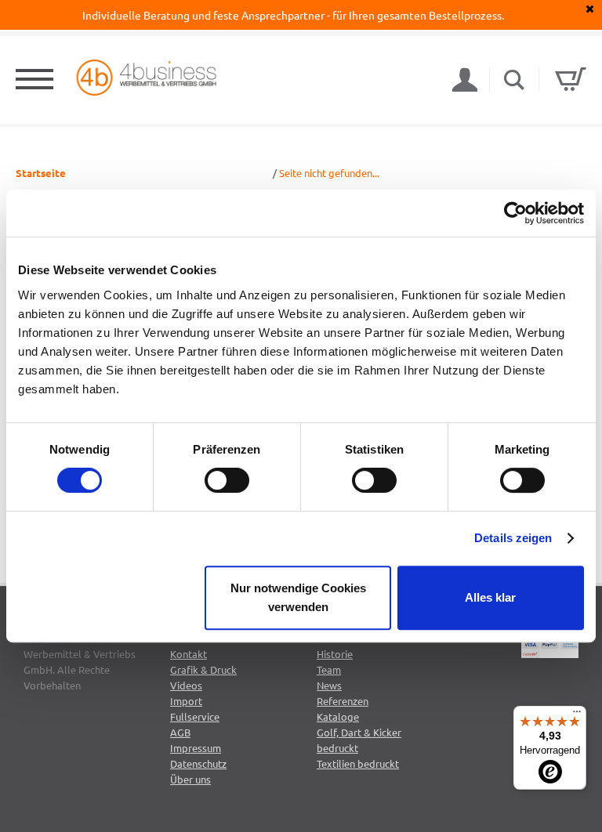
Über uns (190, 779)
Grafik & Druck (203, 669)
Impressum (195, 747)
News (329, 685)
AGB (180, 732)
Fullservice (194, 716)
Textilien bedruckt (358, 763)
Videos (186, 685)
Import (186, 700)
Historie (335, 653)
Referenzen (342, 700)
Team (329, 669)
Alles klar (490, 597)
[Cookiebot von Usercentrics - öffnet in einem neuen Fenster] (515, 213)
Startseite (41, 172)
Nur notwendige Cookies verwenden (298, 597)
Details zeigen (513, 537)
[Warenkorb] (570, 79)
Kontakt (188, 653)
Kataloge (338, 716)
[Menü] (577, 715)
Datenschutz (198, 763)
